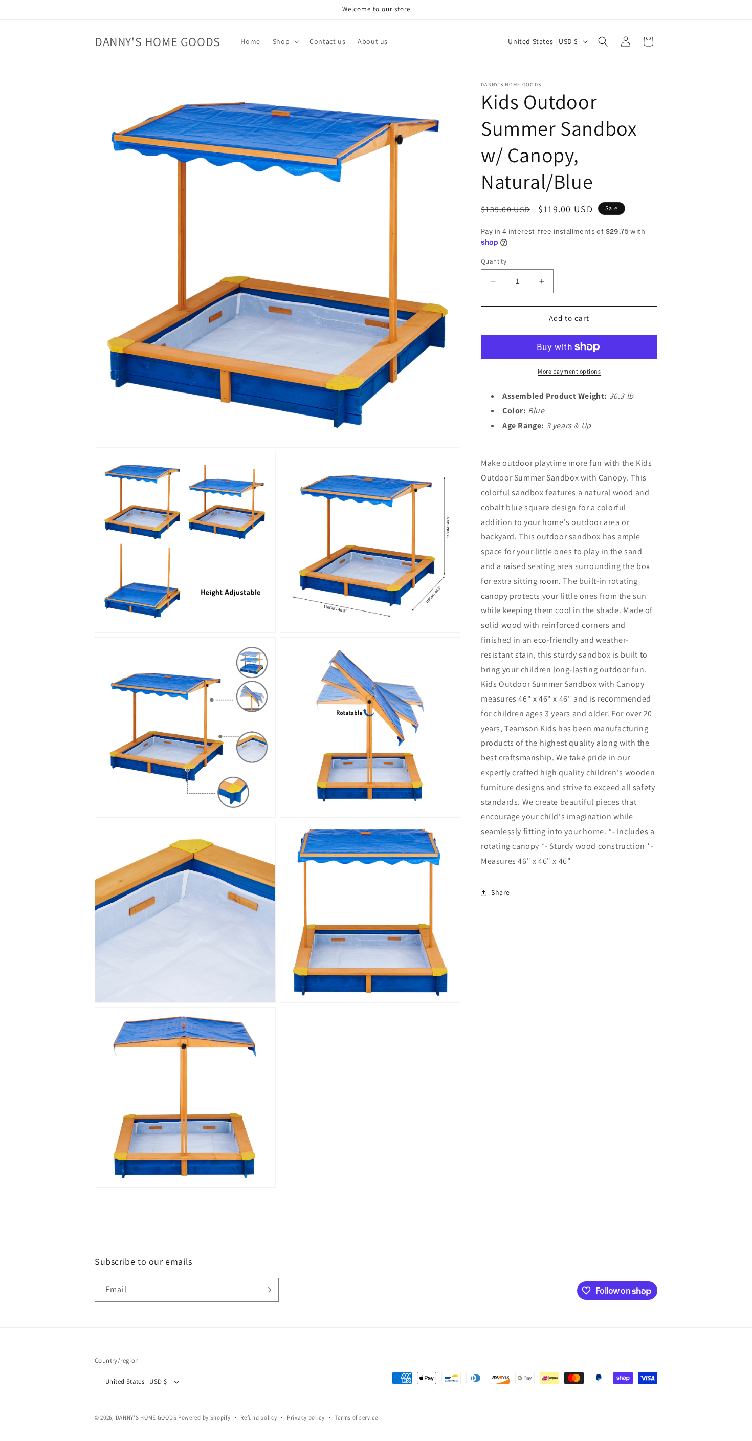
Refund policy (258, 1417)
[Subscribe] (267, 1290)
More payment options (569, 371)
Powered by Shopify (204, 1417)
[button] (285, 41)
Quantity (493, 261)
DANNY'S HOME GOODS (146, 1417)
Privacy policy (306, 1417)
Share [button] (500, 892)
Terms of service (356, 1417)
